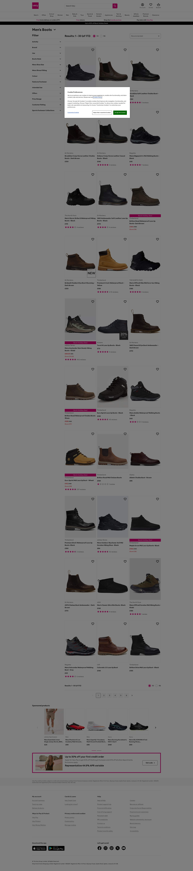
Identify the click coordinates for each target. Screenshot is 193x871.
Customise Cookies (73, 112)
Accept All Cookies (120, 112)
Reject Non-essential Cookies (102, 112)
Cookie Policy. (97, 97)
